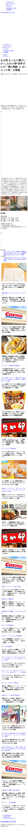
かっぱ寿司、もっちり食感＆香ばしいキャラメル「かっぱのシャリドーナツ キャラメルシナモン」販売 (13, 482)
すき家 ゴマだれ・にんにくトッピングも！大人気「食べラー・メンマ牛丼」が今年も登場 (15, 259)
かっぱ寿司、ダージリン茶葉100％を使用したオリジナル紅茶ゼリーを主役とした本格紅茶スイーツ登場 (14, 385)
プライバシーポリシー (10, 818)
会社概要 (9, 9)
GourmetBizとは (8, 815)
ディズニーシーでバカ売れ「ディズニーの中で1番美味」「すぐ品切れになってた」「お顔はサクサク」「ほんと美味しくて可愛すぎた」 (14, 592)
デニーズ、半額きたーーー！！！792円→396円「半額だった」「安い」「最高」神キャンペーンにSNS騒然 (14, 630)
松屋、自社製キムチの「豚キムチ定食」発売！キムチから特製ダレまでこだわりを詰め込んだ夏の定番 (13, 755)
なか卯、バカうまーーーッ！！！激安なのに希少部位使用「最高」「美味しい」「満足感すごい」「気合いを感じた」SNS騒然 (13, 442)
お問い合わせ (7, 816)
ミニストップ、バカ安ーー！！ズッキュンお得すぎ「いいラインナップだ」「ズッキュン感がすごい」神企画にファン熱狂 (13, 808)
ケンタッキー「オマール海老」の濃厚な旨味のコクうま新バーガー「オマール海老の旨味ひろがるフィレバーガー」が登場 (15, 253)
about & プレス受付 (12, 8)
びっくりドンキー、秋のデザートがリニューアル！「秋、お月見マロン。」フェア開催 (13, 677)
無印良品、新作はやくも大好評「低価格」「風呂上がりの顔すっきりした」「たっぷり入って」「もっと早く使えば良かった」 (13, 796)
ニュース (9, 6)
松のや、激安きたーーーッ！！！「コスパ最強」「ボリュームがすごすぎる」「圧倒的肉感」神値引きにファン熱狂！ (13, 688)
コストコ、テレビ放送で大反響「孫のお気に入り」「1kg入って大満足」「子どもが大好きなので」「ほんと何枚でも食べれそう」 (14, 580)
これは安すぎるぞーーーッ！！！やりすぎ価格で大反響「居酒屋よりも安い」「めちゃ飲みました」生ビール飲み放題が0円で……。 (13, 371)
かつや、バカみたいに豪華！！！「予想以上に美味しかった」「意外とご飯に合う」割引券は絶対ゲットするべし (13, 651)
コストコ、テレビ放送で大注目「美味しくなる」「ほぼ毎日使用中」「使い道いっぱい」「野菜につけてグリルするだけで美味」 (13, 329)
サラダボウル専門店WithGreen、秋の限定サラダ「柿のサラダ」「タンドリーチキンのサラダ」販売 (13, 741)
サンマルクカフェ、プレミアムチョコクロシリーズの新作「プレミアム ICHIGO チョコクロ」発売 (13, 665)
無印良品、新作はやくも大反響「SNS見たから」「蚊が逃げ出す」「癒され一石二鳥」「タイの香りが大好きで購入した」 (13, 300)
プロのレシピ (10, 2)
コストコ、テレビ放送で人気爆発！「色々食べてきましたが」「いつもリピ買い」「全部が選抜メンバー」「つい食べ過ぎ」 (13, 783)
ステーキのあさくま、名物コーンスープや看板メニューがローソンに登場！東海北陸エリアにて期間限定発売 (13, 413)
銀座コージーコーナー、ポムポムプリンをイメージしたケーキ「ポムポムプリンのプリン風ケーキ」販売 (13, 496)
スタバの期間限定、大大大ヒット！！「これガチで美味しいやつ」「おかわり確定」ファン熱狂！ (13, 640)
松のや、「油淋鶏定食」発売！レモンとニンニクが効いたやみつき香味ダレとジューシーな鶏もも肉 (13, 524)
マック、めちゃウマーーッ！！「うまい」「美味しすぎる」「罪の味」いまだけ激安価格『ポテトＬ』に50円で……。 (13, 454)
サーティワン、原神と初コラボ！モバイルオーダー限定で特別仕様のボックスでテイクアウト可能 (13, 727)
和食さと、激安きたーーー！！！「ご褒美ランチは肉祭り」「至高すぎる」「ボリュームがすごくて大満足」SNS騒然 (13, 604)
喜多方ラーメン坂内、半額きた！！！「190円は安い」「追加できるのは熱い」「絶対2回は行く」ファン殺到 (13, 700)
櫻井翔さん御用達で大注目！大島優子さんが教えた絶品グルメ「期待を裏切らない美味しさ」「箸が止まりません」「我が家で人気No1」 (13, 359)
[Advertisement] (14, 28)
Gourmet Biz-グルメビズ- (8, 821)
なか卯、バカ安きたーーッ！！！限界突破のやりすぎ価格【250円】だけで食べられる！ (14, 551)
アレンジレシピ (11, 3)
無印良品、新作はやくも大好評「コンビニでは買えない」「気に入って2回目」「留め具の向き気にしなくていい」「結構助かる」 (13, 618)
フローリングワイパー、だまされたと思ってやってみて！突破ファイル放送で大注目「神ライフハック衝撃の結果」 (13, 286)
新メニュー (10, 5)
